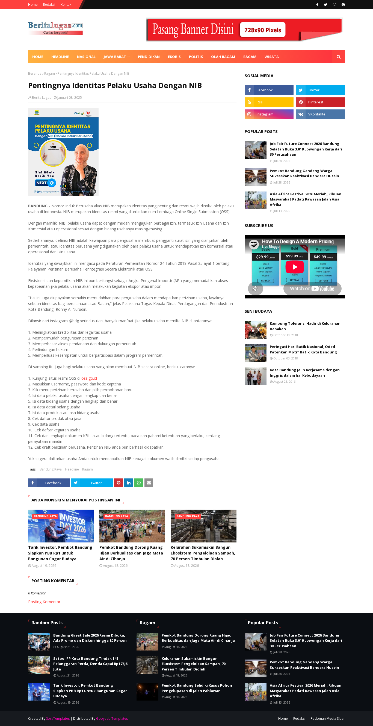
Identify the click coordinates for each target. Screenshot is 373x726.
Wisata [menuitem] (272, 56)
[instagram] (334, 4)
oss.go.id (89, 378)
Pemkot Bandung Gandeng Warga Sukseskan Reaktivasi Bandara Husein (304, 173)
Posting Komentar (44, 601)
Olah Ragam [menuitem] (223, 56)
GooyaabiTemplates (112, 718)
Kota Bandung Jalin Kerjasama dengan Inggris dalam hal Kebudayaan (305, 372)
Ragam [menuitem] (249, 56)
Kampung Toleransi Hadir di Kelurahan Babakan (305, 326)
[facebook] (317, 4)
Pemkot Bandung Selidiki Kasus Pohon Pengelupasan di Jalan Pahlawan (197, 688)
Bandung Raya (51, 469)
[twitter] (325, 4)
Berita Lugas (41, 97)
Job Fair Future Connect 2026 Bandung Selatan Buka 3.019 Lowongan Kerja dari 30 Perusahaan (306, 149)
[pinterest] (342, 4)
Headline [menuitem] (60, 56)
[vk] (320, 114)
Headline (72, 469)
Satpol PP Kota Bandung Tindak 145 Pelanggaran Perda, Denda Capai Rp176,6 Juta (90, 664)
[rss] (269, 102)
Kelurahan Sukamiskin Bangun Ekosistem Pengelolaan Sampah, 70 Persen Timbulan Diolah (203, 553)
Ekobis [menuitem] (174, 56)
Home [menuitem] (37, 56)
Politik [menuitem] (196, 56)
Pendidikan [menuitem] (149, 56)
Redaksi (49, 4)
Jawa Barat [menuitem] (115, 56)
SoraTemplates (58, 718)
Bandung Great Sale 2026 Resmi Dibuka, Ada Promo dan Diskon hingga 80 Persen (90, 638)
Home (33, 4)
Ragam (49, 73)
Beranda (35, 73)
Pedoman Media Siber (328, 718)
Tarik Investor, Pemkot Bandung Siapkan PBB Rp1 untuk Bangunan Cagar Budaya (60, 553)
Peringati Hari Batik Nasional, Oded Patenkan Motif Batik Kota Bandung (303, 349)
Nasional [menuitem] (86, 56)
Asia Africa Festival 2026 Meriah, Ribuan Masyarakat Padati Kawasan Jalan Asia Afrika (305, 199)
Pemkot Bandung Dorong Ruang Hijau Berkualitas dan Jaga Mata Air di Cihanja (131, 553)
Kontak (66, 4)
